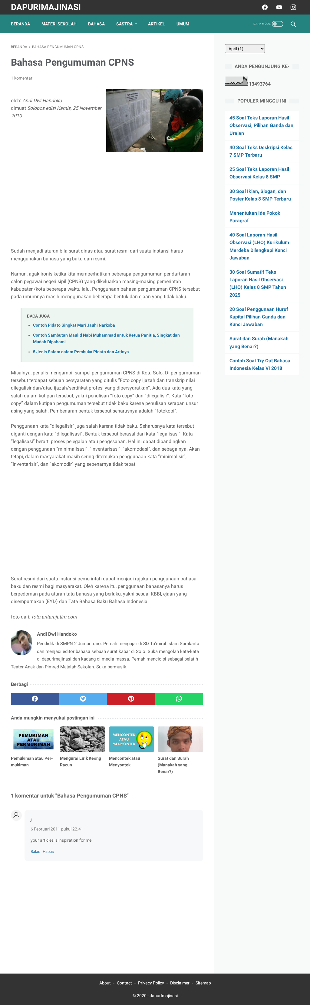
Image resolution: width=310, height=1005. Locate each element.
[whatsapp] (179, 699)
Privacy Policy (151, 983)
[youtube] (278, 7)
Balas (35, 851)
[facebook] (264, 7)
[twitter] (83, 699)
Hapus (48, 851)
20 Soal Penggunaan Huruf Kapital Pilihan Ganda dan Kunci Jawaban (258, 316)
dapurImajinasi (46, 7)
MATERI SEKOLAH (59, 23)
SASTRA (124, 23)
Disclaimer (180, 983)
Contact (124, 983)
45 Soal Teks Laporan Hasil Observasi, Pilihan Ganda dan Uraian (261, 125)
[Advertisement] (107, 197)
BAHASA (96, 23)
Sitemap (203, 983)
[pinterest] (131, 699)
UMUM (182, 23)
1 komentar (21, 78)
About (105, 983)
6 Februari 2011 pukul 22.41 (57, 829)
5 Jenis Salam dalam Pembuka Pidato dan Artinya (81, 351)
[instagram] (292, 7)
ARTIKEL (156, 23)
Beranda (20, 23)
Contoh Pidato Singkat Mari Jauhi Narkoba (74, 325)
